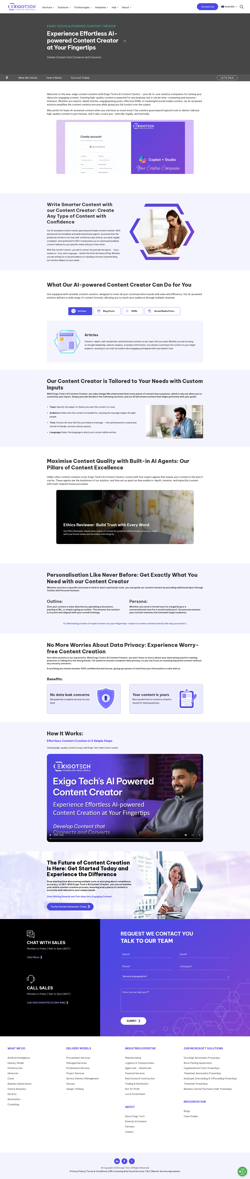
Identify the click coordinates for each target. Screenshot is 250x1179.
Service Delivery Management (82, 1078)
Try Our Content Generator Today (69, 906)
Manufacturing (133, 1057)
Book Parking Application (198, 1063)
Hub (114, 7)
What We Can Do (27, 77)
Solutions (63, 7)
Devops (70, 1083)
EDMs (134, 311)
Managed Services (76, 1063)
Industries (100, 7)
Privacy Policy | (78, 1171)
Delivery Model (16, 1063)
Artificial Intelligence (19, 1057)
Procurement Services (78, 1057)
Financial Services (135, 1073)
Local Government (135, 1094)
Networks (13, 1073)
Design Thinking (74, 1088)
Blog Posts (109, 311)
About (125, 7)
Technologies (81, 7)
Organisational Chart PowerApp (201, 1068)
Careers (129, 1131)
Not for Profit (132, 1088)
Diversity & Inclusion (136, 1121)
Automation (14, 1099)
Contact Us (207, 6)
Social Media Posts (164, 311)
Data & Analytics (17, 1088)
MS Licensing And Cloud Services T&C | (130, 1171)
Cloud (11, 1078)
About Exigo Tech (135, 1116)
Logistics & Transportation (139, 1063)
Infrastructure (15, 1068)
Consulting (13, 1104)
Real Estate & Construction (140, 1078)
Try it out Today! (80, 77)
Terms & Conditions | (98, 1171)
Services (47, 7)
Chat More (33, 957)
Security (12, 1094)
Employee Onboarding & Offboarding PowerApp (210, 1078)
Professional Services (78, 1068)
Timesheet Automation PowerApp (202, 1073)
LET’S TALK (227, 77)
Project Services (75, 1073)
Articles (82, 311)
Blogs (187, 1111)
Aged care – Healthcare (138, 1068)
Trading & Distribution (137, 1083)
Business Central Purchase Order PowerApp (208, 1088)
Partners (130, 1126)
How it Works (54, 77)
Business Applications (19, 1083)
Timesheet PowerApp (196, 1083)
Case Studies (191, 1116)
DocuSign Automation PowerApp (202, 1057)
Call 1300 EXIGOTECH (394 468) (46, 1002)
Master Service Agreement (166, 1171)
